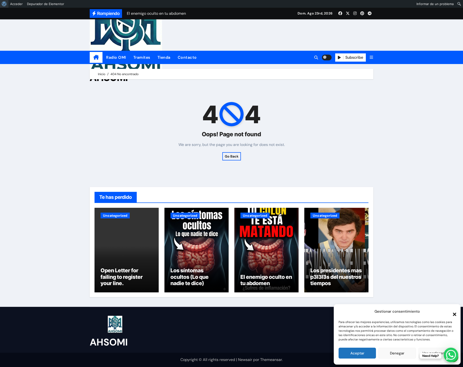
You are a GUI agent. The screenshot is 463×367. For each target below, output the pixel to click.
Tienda (163, 57)
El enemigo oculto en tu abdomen (266, 280)
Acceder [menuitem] (16, 4)
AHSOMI (109, 342)
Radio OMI (116, 57)
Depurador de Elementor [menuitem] (45, 4)
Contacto (187, 57)
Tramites (141, 57)
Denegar (397, 353)
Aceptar (357, 353)
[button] (452, 311)
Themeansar (271, 359)
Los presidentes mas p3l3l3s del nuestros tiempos (336, 276)
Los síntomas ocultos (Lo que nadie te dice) (189, 276)
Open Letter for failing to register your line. (122, 276)
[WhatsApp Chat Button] (451, 355)
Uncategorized (115, 215)
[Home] (96, 57)
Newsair (245, 359)
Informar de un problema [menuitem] (435, 4)
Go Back (231, 156)
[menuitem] (4, 4)
